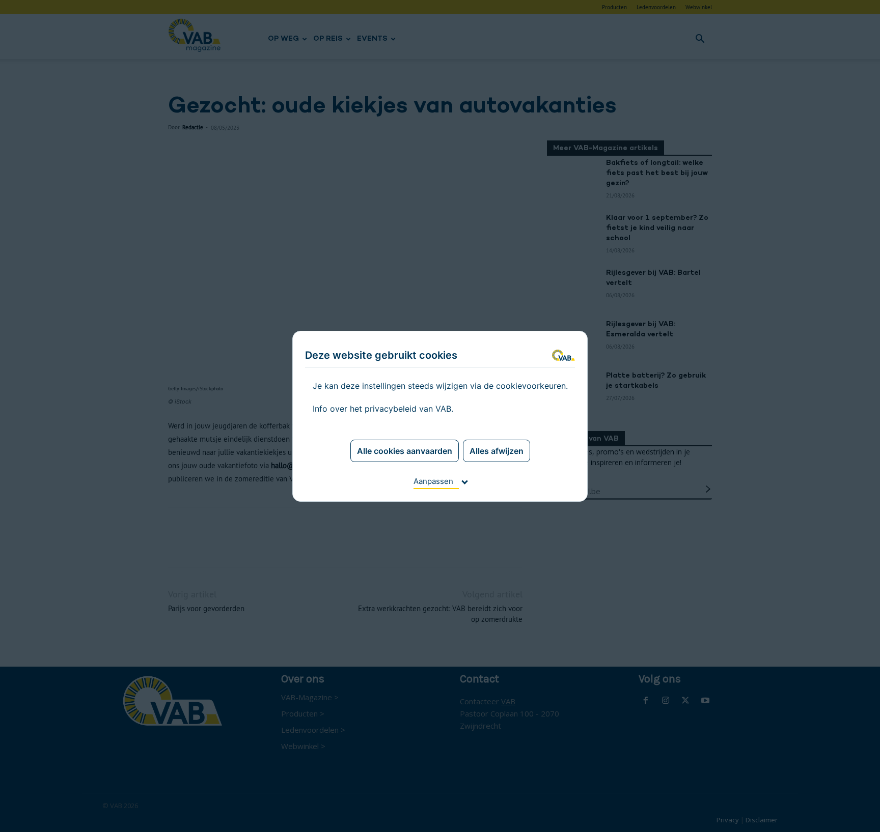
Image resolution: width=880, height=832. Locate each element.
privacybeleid (391, 409)
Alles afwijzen (497, 451)
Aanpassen (433, 481)
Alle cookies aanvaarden (404, 451)
